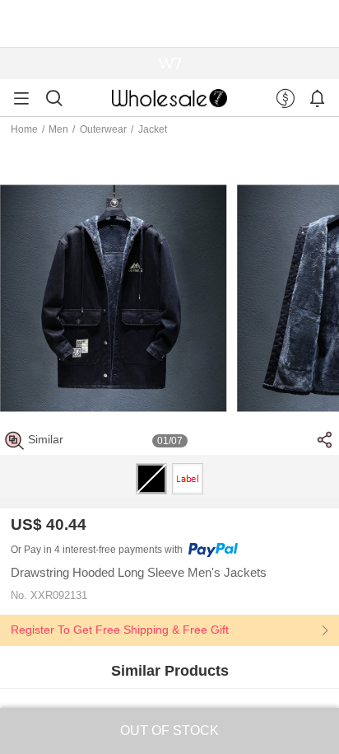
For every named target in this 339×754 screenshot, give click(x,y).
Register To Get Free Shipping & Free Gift (120, 629)
